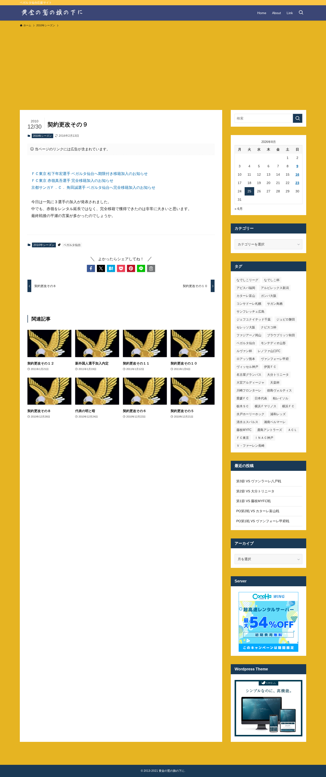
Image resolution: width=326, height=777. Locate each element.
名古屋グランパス (249, 374)
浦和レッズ (278, 414)
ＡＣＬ (292, 430)
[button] (91, 268)
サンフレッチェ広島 (250, 311)
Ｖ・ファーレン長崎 (250, 445)
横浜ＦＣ (288, 406)
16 (297, 174)
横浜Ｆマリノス (265, 406)
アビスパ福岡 (246, 288)
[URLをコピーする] (151, 268)
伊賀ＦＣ (270, 367)
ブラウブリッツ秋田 (281, 335)
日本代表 (261, 398)
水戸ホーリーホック (250, 414)
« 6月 (239, 209)
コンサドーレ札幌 (249, 303)
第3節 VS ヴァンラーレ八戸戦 (258, 481)
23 (297, 183)
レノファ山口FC (269, 351)
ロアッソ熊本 (246, 359)
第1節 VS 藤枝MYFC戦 (253, 501)
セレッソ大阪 (246, 327)
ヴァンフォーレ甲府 (275, 359)
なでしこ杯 (271, 280)
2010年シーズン (42, 135)
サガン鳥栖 (275, 303)
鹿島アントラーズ (269, 430)
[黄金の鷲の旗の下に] (52, 13)
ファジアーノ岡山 (249, 335)
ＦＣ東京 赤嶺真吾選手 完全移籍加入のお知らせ (72, 181)
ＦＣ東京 (243, 438)
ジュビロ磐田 (285, 319)
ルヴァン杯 (244, 351)
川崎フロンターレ (249, 390)
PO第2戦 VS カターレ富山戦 (257, 511)
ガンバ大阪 (268, 296)
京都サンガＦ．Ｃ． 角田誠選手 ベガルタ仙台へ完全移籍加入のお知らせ (93, 187)
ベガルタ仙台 (72, 245)
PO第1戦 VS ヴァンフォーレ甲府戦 (262, 521)
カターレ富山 (246, 296)
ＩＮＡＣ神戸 (264, 438)
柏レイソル (280, 398)
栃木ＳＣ (243, 406)
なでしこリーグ (247, 280)
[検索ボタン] (301, 13)
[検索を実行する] (297, 118)
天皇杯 (274, 382)
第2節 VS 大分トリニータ (255, 491)
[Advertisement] (163, 66)
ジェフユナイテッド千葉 (254, 319)
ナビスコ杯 (268, 327)
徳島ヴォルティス (279, 390)
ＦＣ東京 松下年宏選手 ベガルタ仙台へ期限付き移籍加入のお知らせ (89, 174)
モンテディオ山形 (273, 343)
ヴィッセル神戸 (247, 367)
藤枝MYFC (244, 430)
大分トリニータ (278, 374)
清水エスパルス (247, 422)
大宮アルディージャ (250, 382)
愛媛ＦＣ (243, 398)
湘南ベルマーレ (275, 422)
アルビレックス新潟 (275, 288)
